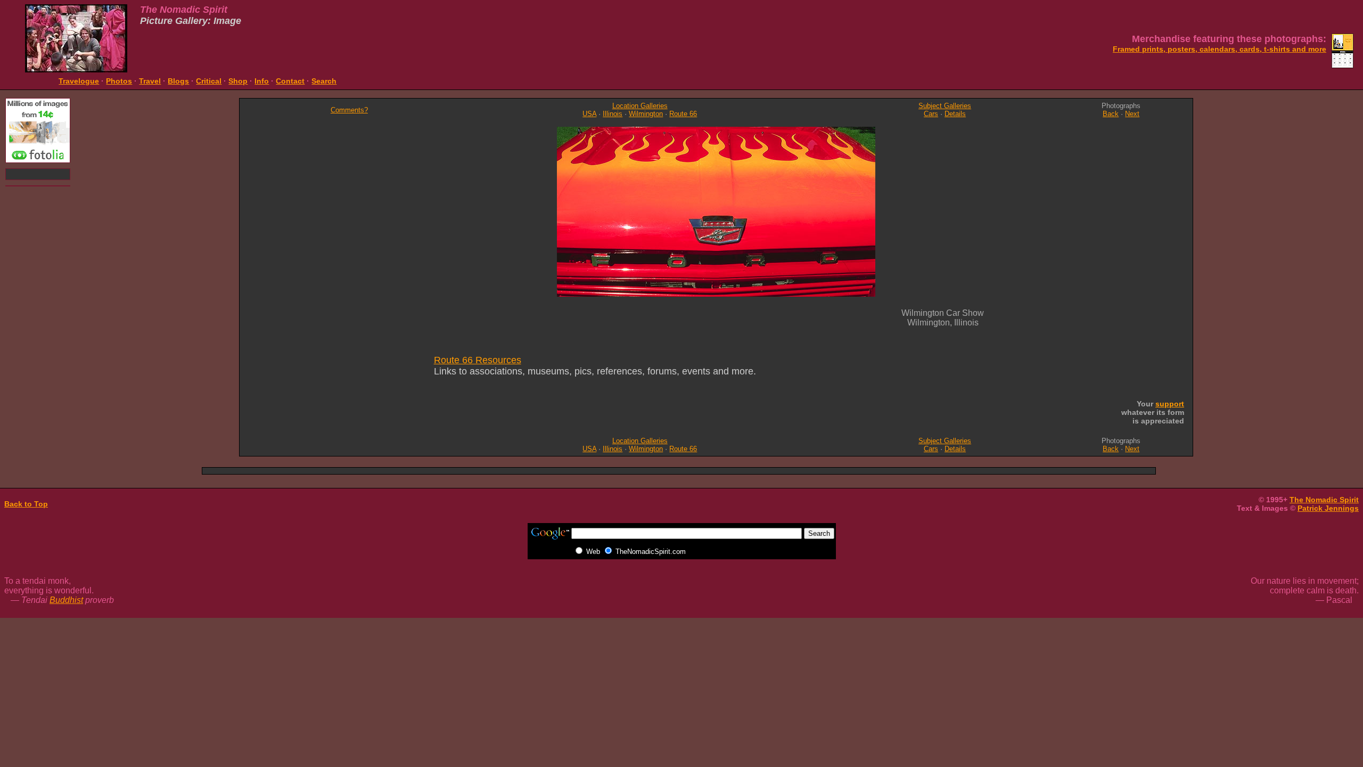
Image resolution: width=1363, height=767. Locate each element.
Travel (150, 81)
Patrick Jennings (1328, 508)
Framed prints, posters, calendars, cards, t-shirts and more (1219, 49)
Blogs (178, 81)
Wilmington (646, 114)
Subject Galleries (944, 106)
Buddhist (66, 600)
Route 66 (683, 114)
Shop (238, 81)
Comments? (349, 110)
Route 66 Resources (477, 360)
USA (589, 114)
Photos (119, 81)
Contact (290, 81)
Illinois (612, 114)
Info (261, 81)
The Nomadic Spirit (1324, 499)
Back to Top (26, 504)
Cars (931, 114)
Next (1132, 114)
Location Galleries (640, 106)
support (1169, 403)
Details (955, 114)
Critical (208, 81)
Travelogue (79, 81)
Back (1111, 114)
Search (323, 81)
